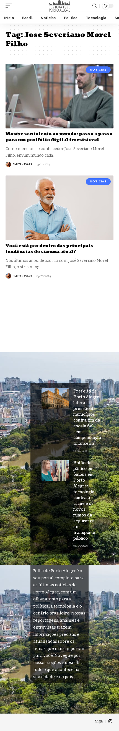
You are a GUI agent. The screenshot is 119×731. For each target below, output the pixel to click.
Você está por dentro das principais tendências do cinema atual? (50, 249)
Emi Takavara (22, 164)
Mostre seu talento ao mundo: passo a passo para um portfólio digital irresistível (59, 137)
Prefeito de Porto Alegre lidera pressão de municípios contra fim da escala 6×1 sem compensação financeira (87, 417)
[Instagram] (110, 721)
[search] (94, 5)
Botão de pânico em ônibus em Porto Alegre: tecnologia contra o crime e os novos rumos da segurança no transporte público (84, 500)
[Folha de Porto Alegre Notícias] (59, 6)
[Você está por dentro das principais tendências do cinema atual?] (59, 207)
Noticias (98, 69)
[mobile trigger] (10, 6)
